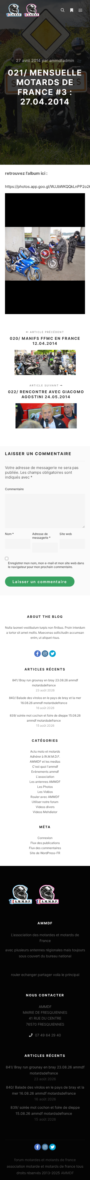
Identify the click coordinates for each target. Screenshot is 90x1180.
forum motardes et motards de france (45, 1160)
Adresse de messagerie (41, 536)
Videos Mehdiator (45, 812)
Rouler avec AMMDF (45, 797)
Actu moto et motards (45, 751)
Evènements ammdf (45, 771)
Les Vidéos (45, 792)
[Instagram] (45, 653)
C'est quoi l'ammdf (45, 766)
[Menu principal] (80, 10)
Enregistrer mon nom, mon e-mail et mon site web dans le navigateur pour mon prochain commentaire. (46, 565)
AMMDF (67, 1173)
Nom (9, 534)
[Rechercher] (62, 10)
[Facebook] (37, 653)
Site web (66, 534)
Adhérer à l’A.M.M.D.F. (45, 756)
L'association (45, 777)
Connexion (45, 838)
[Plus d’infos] (71, 10)
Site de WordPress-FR (45, 853)
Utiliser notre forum (45, 802)
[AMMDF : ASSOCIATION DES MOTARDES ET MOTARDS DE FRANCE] (30, 10)
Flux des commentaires (45, 848)
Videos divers (45, 807)
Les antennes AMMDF (45, 782)
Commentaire (14, 489)
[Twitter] (52, 653)
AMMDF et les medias (45, 761)
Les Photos (45, 787)
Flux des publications (45, 843)
